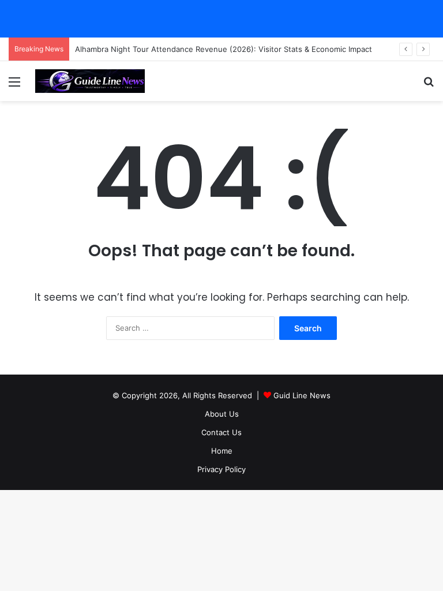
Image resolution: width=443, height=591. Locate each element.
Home (221, 450)
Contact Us (221, 432)
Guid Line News (302, 395)
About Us (222, 413)
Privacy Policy (221, 469)
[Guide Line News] (90, 81)
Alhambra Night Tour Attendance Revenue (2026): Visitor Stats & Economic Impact (223, 49)
